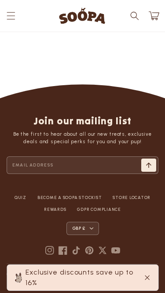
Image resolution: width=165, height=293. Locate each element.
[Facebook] (63, 250)
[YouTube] (115, 250)
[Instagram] (49, 250)
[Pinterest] (89, 250)
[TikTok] (76, 250)
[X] (102, 250)
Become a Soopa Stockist (69, 197)
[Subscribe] (148, 165)
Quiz (20, 197)
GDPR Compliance (99, 209)
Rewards (55, 209)
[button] (11, 15)
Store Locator (131, 197)
